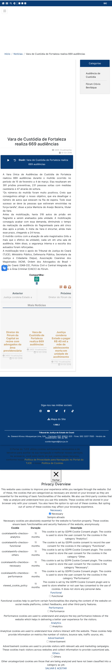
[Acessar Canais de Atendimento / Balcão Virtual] (104, 659)
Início (7, 53)
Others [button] (56, 653)
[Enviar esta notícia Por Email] (69, 286)
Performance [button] (56, 607)
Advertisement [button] (56, 638)
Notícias (18, 53)
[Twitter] (57, 411)
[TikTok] (72, 411)
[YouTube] (49, 411)
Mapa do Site (58, 419)
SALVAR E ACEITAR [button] (56, 668)
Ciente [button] (43, 466)
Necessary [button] (56, 510)
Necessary (57, 513)
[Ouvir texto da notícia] (8, 160)
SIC (105, 3)
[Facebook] (65, 411)
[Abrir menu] (5, 11)
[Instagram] (41, 411)
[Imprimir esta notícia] (64, 286)
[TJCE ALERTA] (56, 31)
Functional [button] (56, 592)
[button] (3, 3)
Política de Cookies (52, 463)
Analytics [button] (56, 622)
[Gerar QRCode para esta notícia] (60, 286)
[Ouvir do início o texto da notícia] (15, 160)
